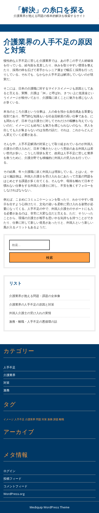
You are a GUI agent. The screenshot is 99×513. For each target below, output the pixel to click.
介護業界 (9, 375)
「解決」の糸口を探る (49, 9)
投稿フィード (12, 478)
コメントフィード (15, 486)
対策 (6, 382)
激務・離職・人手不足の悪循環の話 (33, 321)
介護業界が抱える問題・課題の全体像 (34, 296)
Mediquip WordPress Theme (50, 507)
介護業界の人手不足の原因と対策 (31, 304)
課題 (55, 419)
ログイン (9, 471)
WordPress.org (13, 494)
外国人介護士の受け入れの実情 (30, 313)
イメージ (8, 419)
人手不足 (9, 367)
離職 (61, 419)
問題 (38, 419)
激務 (6, 390)
